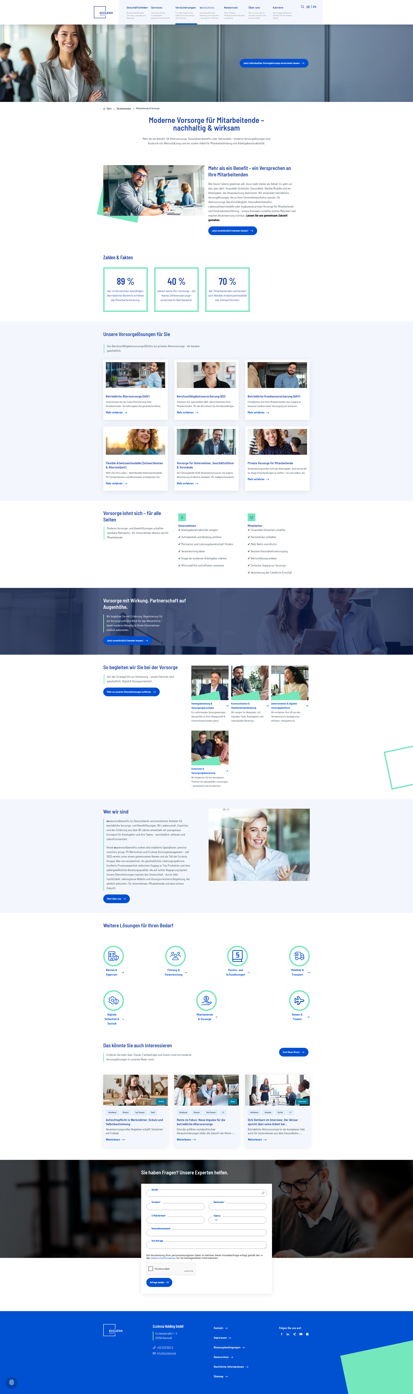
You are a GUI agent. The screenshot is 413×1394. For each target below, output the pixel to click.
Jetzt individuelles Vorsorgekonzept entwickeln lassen (271, 63)
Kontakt (218, 1328)
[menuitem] (137, 15)
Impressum (220, 1337)
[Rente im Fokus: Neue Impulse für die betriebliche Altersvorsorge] (206, 1090)
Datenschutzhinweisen (163, 1258)
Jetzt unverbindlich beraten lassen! (230, 230)
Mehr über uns (114, 899)
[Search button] (303, 15)
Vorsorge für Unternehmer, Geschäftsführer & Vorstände (205, 465)
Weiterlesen (113, 1139)
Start (109, 108)
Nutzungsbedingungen (227, 1347)
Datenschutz (221, 1357)
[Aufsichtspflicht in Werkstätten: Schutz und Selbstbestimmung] (135, 1090)
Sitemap (218, 1376)
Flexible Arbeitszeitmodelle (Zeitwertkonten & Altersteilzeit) (134, 465)
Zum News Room (291, 1052)
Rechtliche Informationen (229, 1366)
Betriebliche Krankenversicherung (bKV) (274, 396)
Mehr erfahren (114, 412)
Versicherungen (124, 108)
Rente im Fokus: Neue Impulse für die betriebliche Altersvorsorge (201, 1122)
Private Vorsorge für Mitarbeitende (270, 463)
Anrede (154, 1189)
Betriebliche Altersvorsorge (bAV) (127, 396)
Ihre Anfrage (157, 1241)
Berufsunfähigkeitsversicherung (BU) (201, 396)
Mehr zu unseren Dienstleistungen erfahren (129, 692)
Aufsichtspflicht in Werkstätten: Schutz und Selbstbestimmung (134, 1122)
